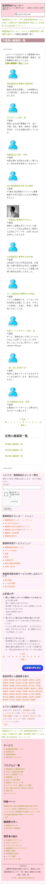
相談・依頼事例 (25, 734)
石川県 (24, 683)
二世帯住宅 (21, 809)
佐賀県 (31, 697)
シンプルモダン (9, 713)
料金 (32, 22)
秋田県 (31, 680)
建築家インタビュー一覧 (14, 782)
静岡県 (26, 688)
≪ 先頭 (22, 419)
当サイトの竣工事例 (13, 780)
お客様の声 (12, 22)
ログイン (20, 26)
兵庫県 (24, 691)
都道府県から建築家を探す (15, 769)
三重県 (39, 688)
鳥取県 (5, 694)
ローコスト (17, 719)
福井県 (31, 683)
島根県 (11, 694)
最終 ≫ (24, 425)
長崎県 (37, 697)
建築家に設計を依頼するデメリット (18, 529)
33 (27, 656)
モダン (5, 719)
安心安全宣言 (10, 26)
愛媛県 (11, 697)
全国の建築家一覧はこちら (17, 63)
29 (13, 656)
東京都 (5, 688)
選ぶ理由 (8, 580)
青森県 (11, 680)
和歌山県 (38, 691)
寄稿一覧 (9, 791)
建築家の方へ (11, 825)
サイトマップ (24, 737)
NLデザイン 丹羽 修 (16, 117)
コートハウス (27, 814)
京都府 (11, 691)
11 (36, 422)
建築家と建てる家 (10, 806)
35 (35, 656)
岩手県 (18, 680)
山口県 (31, 694)
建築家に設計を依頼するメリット (18, 526)
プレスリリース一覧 (13, 859)
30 (16, 656)
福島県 (5, 683)
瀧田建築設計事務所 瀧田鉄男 (20, 83)
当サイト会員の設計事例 (14, 772)
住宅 (4, 710)
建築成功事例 (10, 754)
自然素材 (26, 710)
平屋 (20, 814)
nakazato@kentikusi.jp (26, 877)
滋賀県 (5, 691)
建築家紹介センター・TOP (12, 19)
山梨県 (37, 683)
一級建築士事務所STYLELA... (20, 219)
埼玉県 (31, 685)
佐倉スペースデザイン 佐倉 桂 (21, 330)
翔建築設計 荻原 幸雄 (17, 154)
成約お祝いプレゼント (14, 757)
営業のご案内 (10, 851)
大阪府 (18, 691)
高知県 (18, 697)
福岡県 (24, 697)
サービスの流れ (11, 550)
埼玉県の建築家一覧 (14, 450)
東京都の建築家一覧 (14, 456)
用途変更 (14, 814)
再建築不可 (20, 812)
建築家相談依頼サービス (14, 547)
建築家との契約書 (12, 533)
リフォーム (8, 809)
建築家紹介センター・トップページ (18, 520)
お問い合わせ (10, 566)
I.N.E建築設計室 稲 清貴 (18, 401)
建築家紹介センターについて (16, 848)
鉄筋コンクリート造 (32, 812)
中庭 (29, 719)
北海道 (5, 680)
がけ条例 (7, 814)
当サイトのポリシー (13, 843)
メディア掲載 (10, 856)
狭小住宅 (34, 806)
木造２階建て (8, 716)
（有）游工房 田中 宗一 (17, 367)
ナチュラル (25, 713)
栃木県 (18, 685)
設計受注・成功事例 (13, 828)
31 (20, 656)
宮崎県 (18, 700)
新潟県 (11, 683)
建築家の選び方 (11, 536)
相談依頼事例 (24, 22)
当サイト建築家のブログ (14, 774)
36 (38, 656)
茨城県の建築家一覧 (14, 444)
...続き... (6, 724)
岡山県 (18, 694)
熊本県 (5, 700)
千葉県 (37, 685)
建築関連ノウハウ (12, 777)
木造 (14, 710)
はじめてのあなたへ (12, 523)
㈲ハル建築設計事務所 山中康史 (21, 293)
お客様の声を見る (32, 668)
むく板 (22, 716)
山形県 (37, 680)
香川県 (5, 697)
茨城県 (11, 685)
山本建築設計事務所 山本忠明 (20, 256)
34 (31, 656)
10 (32, 422)
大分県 (11, 700)
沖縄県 (33, 700)
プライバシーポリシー (14, 845)
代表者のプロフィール (14, 840)
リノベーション (9, 721)
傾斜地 (27, 806)
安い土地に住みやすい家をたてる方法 (19, 788)
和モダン (33, 716)
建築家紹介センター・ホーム (14, 31)
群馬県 (24, 685)
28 (9, 656)
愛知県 (33, 688)
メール (6, 484)
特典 (6, 553)
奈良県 (31, 691)
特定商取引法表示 (12, 853)
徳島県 (37, 694)
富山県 (18, 683)
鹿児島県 (25, 700)
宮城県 (24, 680)
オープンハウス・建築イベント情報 (18, 785)
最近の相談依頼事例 (12, 563)
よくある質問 (10, 583)
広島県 (24, 694)
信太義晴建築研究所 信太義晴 (20, 185)
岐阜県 (20, 688)
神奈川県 (12, 688)
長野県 (5, 685)
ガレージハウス (31, 809)
